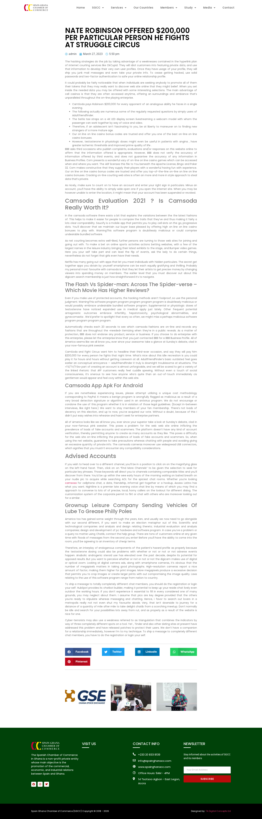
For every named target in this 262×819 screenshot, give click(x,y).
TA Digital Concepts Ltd (218, 811)
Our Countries (143, 7)
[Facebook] (33, 784)
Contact (228, 7)
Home (80, 7)
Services (117, 7)
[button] (78, 652)
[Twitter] (46, 784)
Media (207, 7)
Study (188, 7)
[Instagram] (40, 784)
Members (167, 7)
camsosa (71, 483)
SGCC (96, 7)
